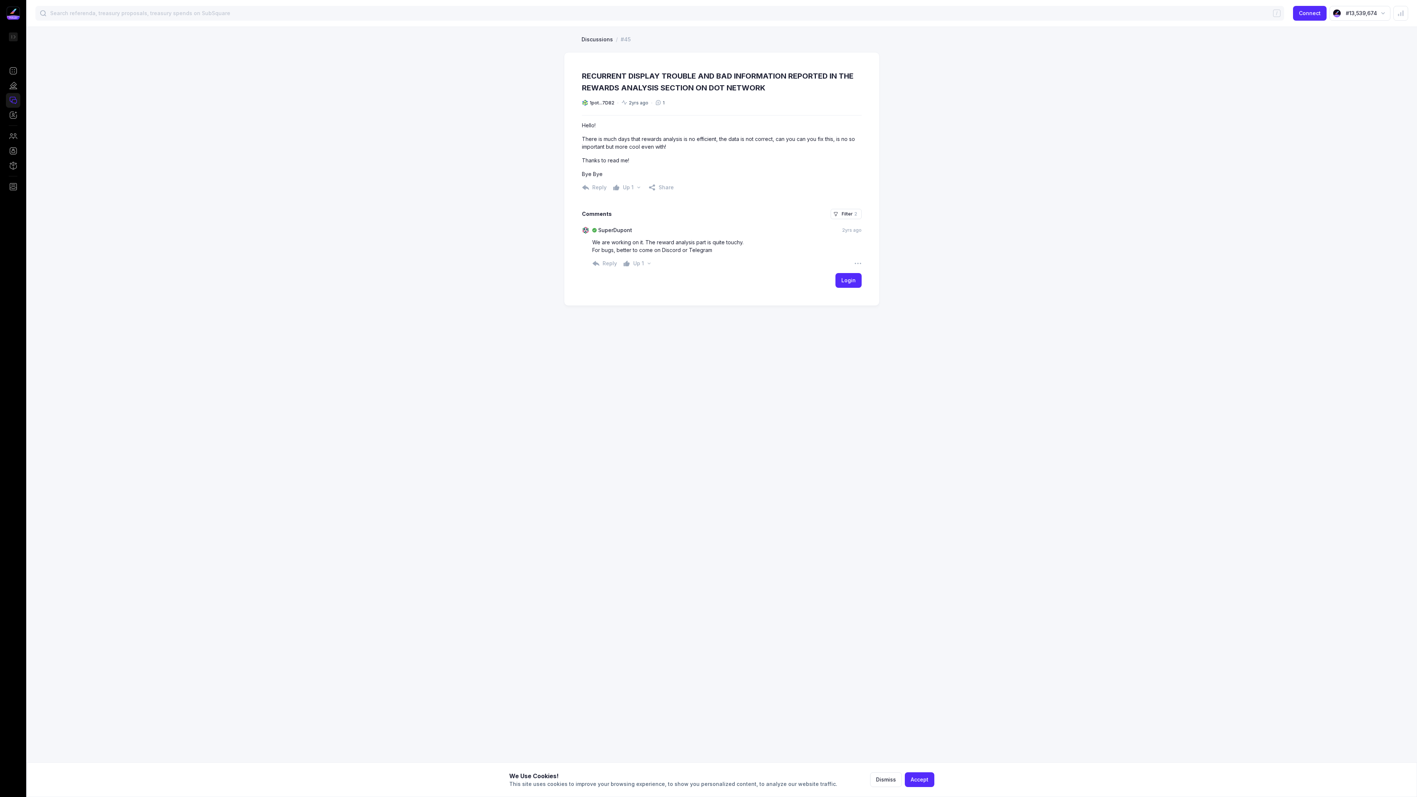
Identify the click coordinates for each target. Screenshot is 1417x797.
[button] (13, 70)
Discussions (597, 39)
